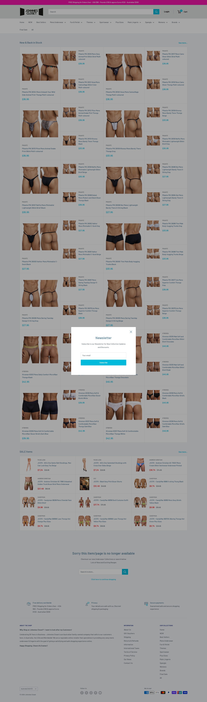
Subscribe (103, 362)
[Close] (131, 331)
